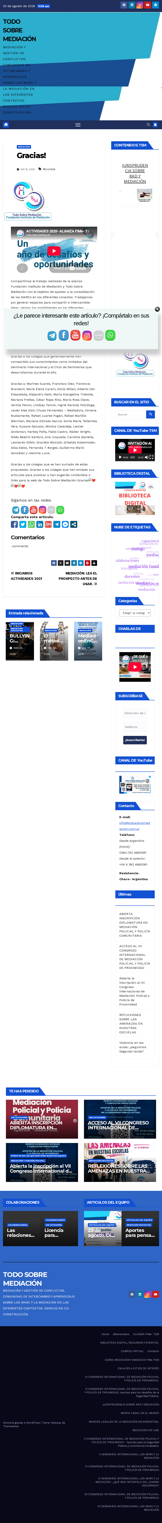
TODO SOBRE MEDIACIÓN (19, 30)
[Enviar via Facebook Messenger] (65, 524)
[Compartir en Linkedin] (39, 524)
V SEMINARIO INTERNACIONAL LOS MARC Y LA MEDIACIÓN (129, 1456)
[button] (148, 124)
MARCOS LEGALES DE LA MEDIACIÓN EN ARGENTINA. (124, 1421)
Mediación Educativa (17, 629)
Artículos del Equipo (99, 1215)
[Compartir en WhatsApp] (31, 524)
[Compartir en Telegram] (56, 524)
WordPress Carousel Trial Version (144, 203)
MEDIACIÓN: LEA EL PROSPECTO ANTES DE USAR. (78, 578)
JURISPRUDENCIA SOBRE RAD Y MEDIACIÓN (131, 1404)
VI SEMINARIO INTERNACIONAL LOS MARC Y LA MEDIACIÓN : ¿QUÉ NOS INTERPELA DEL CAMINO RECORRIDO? (127, 1482)
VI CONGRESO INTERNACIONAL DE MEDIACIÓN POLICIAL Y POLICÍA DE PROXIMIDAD (122, 1468)
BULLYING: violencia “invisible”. (97, 1235)
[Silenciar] (147, 457)
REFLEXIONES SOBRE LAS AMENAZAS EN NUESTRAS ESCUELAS (131, 1023)
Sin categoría (19, 1117)
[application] (135, 450)
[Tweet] (22, 524)
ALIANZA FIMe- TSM (146, 1334)
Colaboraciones (14, 1225)
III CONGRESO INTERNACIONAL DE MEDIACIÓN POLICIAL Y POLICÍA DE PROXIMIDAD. (122, 1378)
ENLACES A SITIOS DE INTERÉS (138, 1368)
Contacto (153, 1351)
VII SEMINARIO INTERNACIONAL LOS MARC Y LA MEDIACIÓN (128, 1508)
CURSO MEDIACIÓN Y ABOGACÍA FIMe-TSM (132, 1359)
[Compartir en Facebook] (14, 524)
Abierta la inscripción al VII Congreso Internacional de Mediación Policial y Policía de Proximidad (134, 991)
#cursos (49, 169)
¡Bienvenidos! (121, 1334)
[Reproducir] (120, 457)
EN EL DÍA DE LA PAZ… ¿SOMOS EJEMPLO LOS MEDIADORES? (135, 176)
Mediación (24, 147)
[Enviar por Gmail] (48, 524)
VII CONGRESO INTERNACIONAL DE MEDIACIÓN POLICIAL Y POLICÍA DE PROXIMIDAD (121, 1496)
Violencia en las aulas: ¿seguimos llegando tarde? (132, 1047)
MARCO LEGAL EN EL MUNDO (140, 1413)
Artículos (11, 1220)
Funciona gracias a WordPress (22, 1422)
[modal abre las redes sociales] (73, 524)
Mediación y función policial (28, 1161)
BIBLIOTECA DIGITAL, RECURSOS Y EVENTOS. (129, 1342)
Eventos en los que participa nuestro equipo (38, 1156)
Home (105, 1334)
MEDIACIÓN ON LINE (145, 1430)
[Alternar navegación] (78, 125)
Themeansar (11, 1426)
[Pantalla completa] (151, 457)
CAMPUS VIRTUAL (132, 1351)
